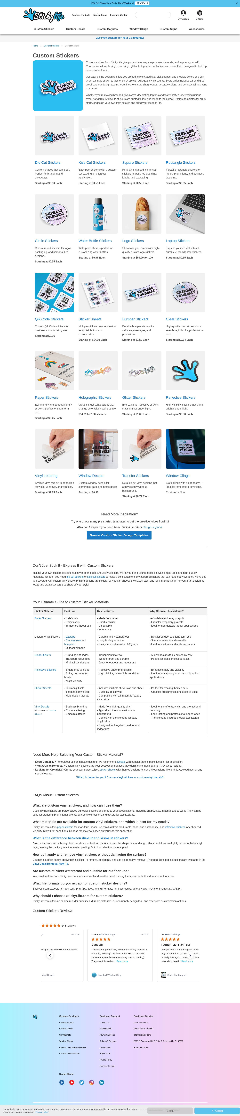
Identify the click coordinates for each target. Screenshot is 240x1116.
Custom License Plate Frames (72, 1047)
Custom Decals (66, 1029)
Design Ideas (105, 1047)
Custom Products (52, 46)
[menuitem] (44, 29)
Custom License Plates (69, 1053)
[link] (50, 975)
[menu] (120, 29)
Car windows (73, 640)
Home (36, 46)
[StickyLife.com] (43, 21)
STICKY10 (142, 3)
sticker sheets (108, 769)
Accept (219, 1110)
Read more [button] (122, 961)
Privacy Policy (106, 1060)
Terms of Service (107, 1066)
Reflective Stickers (45, 669)
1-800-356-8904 (141, 1022)
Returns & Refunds (108, 1041)
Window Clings (66, 1041)
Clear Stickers (42, 655)
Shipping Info (105, 1029)
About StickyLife (141, 1047)
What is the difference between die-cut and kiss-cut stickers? (80, 838)
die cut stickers (75, 576)
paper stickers (65, 827)
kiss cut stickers (96, 576)
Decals (121, 761)
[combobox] (154, 15)
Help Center (105, 1053)
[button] (50, 955)
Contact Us (104, 1022)
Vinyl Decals (41, 706)
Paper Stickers (42, 618)
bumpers (69, 644)
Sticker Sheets (42, 688)
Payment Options (107, 1035)
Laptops (70, 636)
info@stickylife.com (142, 1035)
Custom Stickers (66, 1022)
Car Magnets (65, 1035)
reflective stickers (175, 827)
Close (170, 1110)
